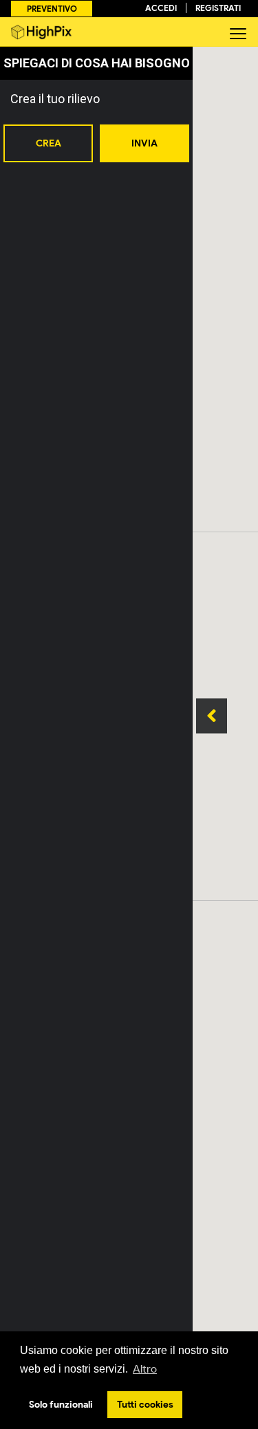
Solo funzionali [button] (61, 1404)
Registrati (218, 8)
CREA (48, 143)
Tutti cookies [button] (145, 1404)
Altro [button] (145, 1368)
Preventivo (52, 8)
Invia (144, 143)
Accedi (161, 8)
